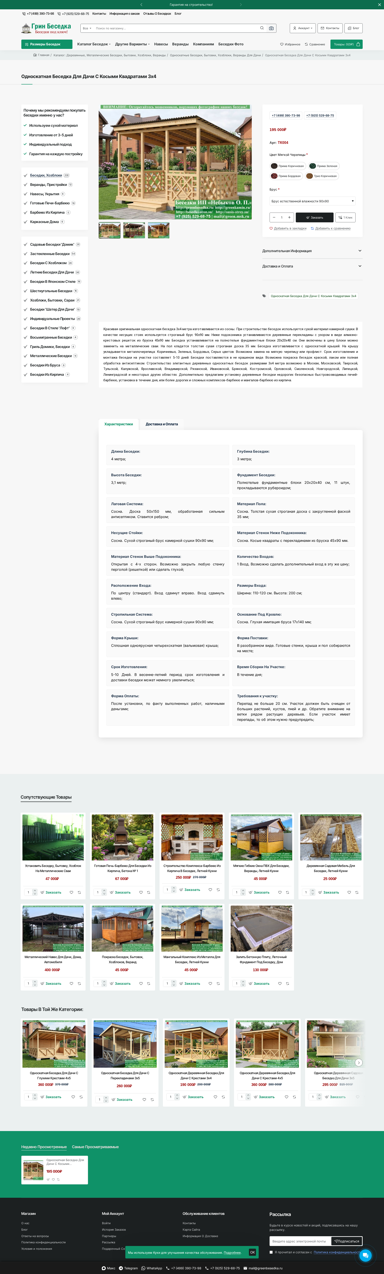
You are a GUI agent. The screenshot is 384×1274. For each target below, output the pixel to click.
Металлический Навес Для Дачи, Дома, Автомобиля (53, 959)
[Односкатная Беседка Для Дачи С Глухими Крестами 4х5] (54, 1044)
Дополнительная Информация (287, 251)
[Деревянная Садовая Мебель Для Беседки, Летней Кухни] (331, 837)
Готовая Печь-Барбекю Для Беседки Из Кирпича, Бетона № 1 (122, 868)
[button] (241, 4)
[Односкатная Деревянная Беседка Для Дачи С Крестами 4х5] (267, 1044)
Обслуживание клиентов (204, 1213)
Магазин (28, 1213)
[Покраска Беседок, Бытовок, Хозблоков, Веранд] (122, 929)
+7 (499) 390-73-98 (286, 115)
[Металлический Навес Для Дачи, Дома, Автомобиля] (53, 929)
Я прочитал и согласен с (318, 1252)
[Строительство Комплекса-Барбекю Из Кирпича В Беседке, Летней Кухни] (192, 837)
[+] (289, 217)
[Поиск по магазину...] (262, 28)
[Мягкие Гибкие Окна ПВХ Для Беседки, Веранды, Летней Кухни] (261, 837)
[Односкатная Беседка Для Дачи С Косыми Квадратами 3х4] (33, 1170)
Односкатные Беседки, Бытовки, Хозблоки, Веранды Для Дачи (215, 55)
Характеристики (118, 424)
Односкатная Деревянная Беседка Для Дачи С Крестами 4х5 (267, 1075)
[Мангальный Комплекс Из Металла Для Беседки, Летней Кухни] (192, 929)
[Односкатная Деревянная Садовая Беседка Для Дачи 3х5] (338, 1044)
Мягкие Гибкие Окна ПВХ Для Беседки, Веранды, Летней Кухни (261, 868)
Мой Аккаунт (113, 1213)
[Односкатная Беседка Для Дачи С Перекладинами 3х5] (125, 1044)
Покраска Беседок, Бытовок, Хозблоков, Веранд (122, 959)
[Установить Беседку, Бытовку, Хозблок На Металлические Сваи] (53, 837)
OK (252, 1252)
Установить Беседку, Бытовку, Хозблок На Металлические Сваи (53, 868)
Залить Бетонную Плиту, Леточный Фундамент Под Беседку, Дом (261, 959)
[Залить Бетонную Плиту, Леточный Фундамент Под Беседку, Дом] (261, 929)
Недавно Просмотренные (44, 1147)
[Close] (379, 4)
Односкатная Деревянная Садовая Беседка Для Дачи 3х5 (338, 1075)
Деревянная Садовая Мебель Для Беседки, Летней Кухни (331, 868)
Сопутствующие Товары (46, 797)
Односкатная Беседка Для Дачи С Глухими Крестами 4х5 (54, 1075)
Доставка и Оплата (277, 266)
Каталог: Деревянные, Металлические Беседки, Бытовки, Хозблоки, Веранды (110, 55)
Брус (273, 189)
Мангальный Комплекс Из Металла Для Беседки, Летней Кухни (192, 959)
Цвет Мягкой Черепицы (287, 155)
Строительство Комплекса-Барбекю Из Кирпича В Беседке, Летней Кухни (192, 868)
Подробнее (232, 1252)
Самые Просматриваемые (95, 1147)
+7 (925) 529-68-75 (320, 115)
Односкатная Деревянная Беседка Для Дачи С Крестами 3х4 (196, 1075)
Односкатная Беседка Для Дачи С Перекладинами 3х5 (125, 1075)
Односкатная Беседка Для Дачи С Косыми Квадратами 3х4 (313, 296)
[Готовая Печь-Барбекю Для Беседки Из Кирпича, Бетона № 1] (122, 837)
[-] (274, 217)
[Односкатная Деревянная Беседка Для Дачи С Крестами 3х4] (196, 1044)
